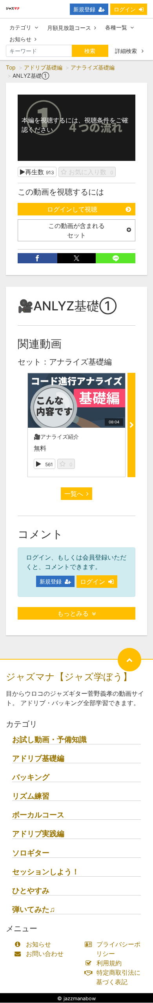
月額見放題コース (69, 27)
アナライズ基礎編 (93, 67)
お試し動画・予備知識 (49, 739)
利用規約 (109, 963)
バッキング (30, 777)
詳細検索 (126, 50)
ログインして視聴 (72, 209)
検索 (89, 50)
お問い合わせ (45, 953)
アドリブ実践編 (38, 833)
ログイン (125, 9)
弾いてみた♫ (33, 909)
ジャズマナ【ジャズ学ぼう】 (69, 676)
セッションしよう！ (45, 871)
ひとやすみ (30, 890)
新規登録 (84, 9)
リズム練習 (30, 796)
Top (11, 67)
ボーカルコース (38, 814)
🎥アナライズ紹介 (56, 436)
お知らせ (20, 39)
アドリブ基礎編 (43, 67)
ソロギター (30, 852)
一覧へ (73, 494)
